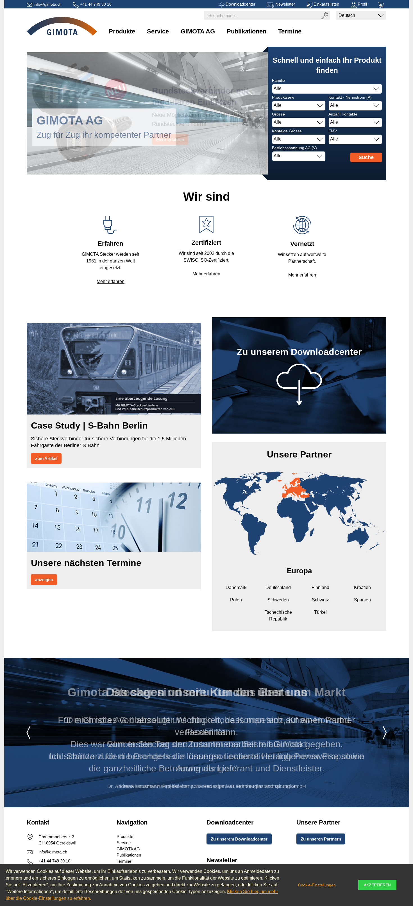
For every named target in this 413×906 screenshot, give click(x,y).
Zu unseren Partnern (321, 839)
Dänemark (236, 587)
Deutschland (278, 587)
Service (158, 31)
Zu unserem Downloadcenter (239, 839)
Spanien (362, 599)
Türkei (320, 612)
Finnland (320, 587)
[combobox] (327, 89)
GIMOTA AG (198, 31)
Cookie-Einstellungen (317, 885)
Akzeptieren (377, 885)
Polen (236, 599)
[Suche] (324, 15)
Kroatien (362, 587)
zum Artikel (46, 458)
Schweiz (320, 599)
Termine (289, 31)
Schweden (278, 599)
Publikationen (246, 31)
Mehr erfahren (110, 281)
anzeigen (44, 579)
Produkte (122, 31)
